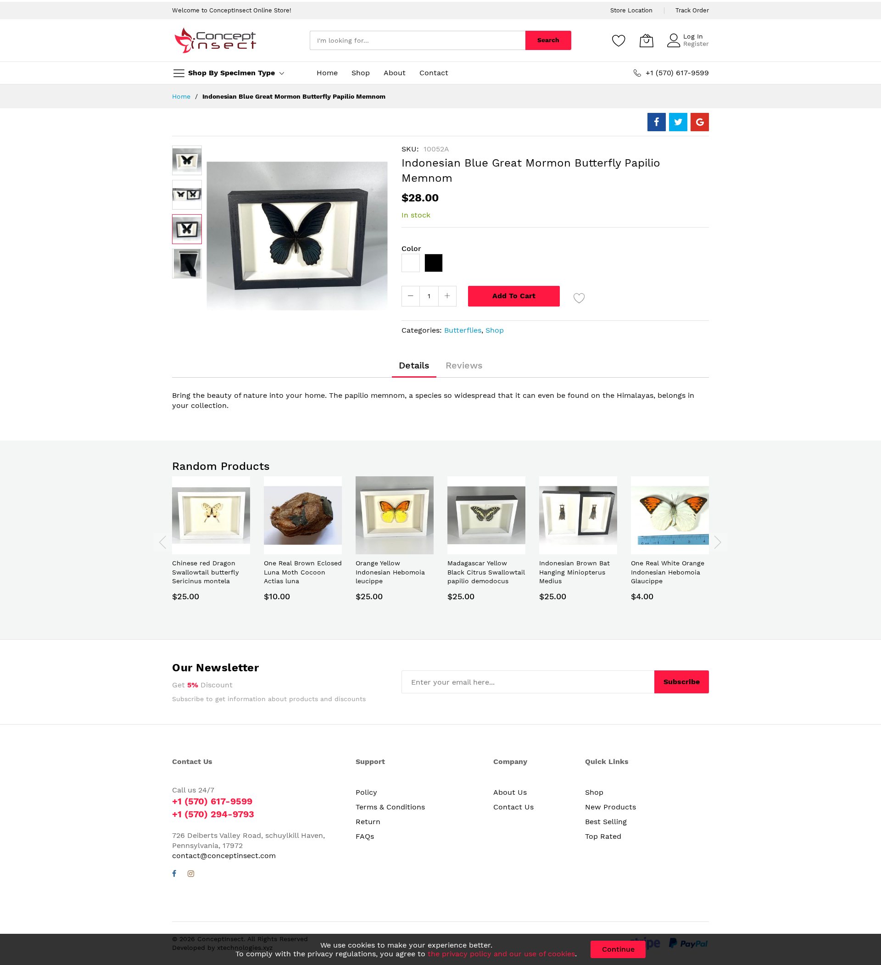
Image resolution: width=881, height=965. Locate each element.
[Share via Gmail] (700, 122)
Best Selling (606, 821)
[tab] (414, 365)
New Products (610, 807)
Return (368, 821)
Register (696, 43)
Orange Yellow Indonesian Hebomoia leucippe (390, 572)
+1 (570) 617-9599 (212, 801)
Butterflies (462, 330)
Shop (494, 330)
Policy (366, 792)
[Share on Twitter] (678, 122)
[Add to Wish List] (579, 298)
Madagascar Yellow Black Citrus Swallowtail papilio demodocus (486, 572)
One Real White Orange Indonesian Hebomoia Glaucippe (667, 572)
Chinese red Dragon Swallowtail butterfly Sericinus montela (205, 572)
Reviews (464, 365)
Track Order (692, 10)
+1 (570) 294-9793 (213, 814)
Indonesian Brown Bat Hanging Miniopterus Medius (574, 572)
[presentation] (163, 542)
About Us (510, 792)
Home (181, 96)
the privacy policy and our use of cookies (501, 953)
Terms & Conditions (390, 807)
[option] (410, 263)
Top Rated (603, 836)
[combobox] (417, 40)
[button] (187, 160)
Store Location (631, 10)
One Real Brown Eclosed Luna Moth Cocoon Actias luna (303, 572)
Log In (693, 36)
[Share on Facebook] (656, 122)
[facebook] (174, 874)
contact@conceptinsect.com (224, 855)
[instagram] (191, 874)
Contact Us (513, 807)
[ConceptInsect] (215, 40)
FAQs (365, 836)
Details (414, 365)
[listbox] (555, 265)
